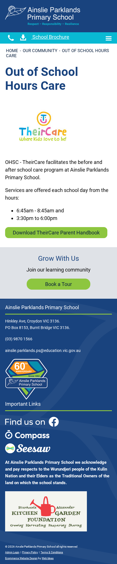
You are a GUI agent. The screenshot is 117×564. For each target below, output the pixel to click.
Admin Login (12, 552)
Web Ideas (48, 558)
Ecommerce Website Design (21, 558)
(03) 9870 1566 (18, 339)
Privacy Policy (30, 552)
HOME (12, 50)
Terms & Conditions (52, 552)
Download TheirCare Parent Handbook (56, 233)
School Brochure (50, 37)
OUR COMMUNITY (40, 50)
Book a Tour (58, 284)
